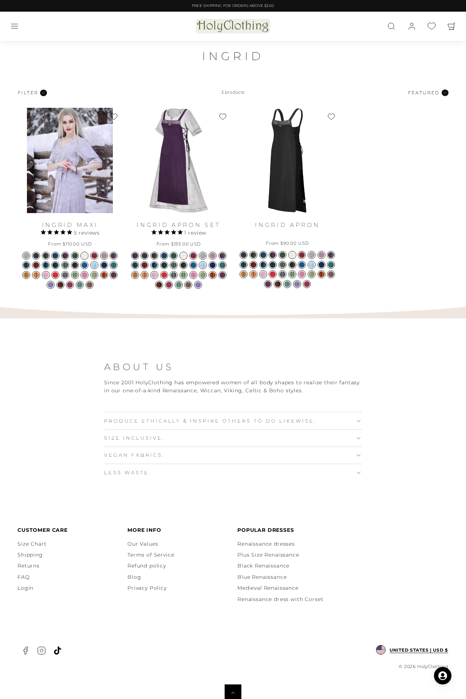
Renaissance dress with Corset (280, 599)
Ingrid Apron (287, 224)
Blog (134, 577)
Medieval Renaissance (268, 588)
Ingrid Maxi (70, 224)
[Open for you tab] (442, 675)
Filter (28, 92)
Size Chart (31, 544)
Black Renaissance (263, 565)
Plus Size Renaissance (268, 554)
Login (25, 588)
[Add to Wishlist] (114, 116)
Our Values (142, 544)
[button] (14, 26)
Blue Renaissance (262, 577)
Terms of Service (150, 554)
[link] (411, 26)
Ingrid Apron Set (179, 224)
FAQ (23, 577)
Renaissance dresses (266, 544)
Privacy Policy (147, 588)
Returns (28, 565)
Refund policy (146, 565)
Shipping (30, 554)
